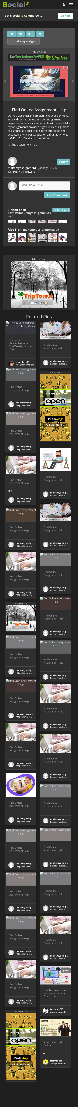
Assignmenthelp (25, 364)
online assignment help (23, 144)
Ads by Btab (39, 51)
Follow (63, 161)
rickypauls (56, 1060)
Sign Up (65, 16)
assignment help (59, 1012)
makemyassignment (61, 361)
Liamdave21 (22, 362)
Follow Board (61, 210)
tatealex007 (56, 1009)
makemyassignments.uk (26, 41)
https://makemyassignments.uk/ (29, 214)
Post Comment (57, 195)
